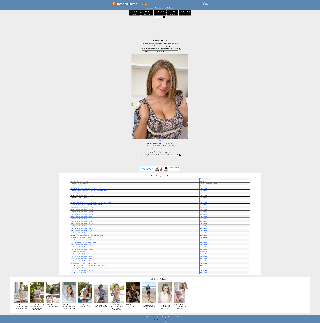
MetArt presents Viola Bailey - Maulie (81, 200)
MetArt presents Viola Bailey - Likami (81, 233)
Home (135, 11)
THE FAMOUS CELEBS (206, 181)
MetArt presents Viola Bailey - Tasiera (82, 209)
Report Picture (160, 140)
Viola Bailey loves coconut (79, 197)
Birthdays (172, 14)
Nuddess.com (204, 251)
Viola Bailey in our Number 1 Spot (81, 237)
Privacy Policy (163, 321)
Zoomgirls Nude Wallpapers (208, 179)
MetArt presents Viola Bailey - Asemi (81, 226)
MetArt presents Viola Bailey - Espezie (82, 195)
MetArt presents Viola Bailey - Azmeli (81, 221)
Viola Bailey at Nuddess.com (79, 251)
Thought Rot (166, 317)
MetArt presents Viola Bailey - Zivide (81, 216)
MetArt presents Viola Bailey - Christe (82, 219)
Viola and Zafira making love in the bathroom (84, 188)
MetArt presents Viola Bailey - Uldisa (81, 244)
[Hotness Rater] (125, 5)
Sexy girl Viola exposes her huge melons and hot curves (87, 235)
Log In (206, 2)
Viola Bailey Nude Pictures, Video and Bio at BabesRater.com (89, 268)
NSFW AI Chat (169, 8)
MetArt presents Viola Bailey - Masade (82, 258)
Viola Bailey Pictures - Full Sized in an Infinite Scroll (159, 49)
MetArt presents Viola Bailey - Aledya (82, 270)
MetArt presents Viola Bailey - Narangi (82, 186)
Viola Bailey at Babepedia (78, 272)
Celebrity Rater (146, 317)
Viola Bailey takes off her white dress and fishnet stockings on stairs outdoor (93, 193)
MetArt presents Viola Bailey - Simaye (82, 214)
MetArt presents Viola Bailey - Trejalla (82, 211)
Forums (160, 14)
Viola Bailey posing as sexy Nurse (81, 181)
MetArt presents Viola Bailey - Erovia (81, 247)
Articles (147, 11)
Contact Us (169, 321)
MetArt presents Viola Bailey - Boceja (82, 249)
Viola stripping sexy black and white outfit (83, 263)
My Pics (185, 14)
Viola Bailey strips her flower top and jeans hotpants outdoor (89, 190)
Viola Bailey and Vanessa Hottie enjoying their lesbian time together (91, 202)
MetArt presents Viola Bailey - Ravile (81, 230)
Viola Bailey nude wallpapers (79, 183)
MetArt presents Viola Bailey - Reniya (82, 223)
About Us (175, 321)
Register (205, 4)
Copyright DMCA (146, 321)
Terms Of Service (155, 321)
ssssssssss (74, 179)
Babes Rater (159, 8)
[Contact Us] (140, 5)
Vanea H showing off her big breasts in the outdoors (86, 204)
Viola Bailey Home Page (158, 46)
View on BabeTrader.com (160, 149)
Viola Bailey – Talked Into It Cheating (82, 207)
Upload (172, 11)
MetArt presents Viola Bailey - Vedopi (82, 256)
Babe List (147, 14)
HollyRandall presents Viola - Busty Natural (83, 242)
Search (135, 14)
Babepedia (149, 8)
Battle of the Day (185, 11)
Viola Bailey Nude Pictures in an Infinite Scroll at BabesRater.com (90, 265)
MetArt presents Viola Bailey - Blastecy (82, 261)
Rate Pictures (160, 11)
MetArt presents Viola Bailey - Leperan (82, 228)
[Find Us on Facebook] (143, 5)
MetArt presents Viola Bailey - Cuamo (82, 254)
